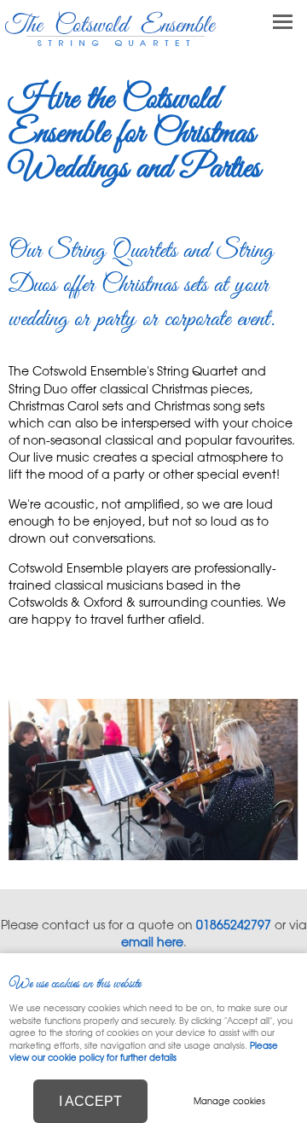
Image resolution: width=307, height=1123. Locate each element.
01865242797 (233, 924)
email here (152, 941)
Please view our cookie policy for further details (143, 1051)
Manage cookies (229, 1100)
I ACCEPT (90, 1101)
